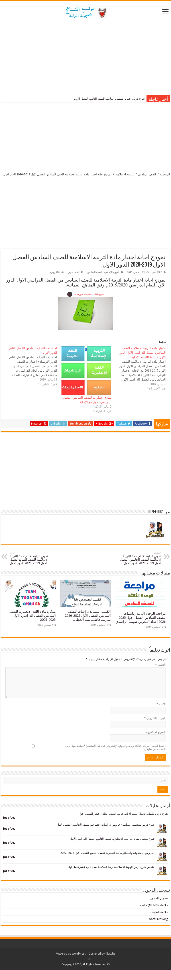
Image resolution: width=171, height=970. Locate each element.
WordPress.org (158, 919)
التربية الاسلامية (124, 174)
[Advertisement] (85, 55)
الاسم (161, 704)
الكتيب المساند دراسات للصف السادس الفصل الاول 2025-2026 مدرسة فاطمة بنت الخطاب (88, 616)
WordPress (79, 953)
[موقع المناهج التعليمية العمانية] (85, 11)
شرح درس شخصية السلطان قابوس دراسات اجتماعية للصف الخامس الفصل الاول (106, 824)
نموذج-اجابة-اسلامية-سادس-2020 (89, 294)
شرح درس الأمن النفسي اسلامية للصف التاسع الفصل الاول (109, 98)
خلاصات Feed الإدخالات (154, 905)
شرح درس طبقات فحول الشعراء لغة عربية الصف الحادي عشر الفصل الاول (123, 813)
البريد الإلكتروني (155, 718)
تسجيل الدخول (159, 898)
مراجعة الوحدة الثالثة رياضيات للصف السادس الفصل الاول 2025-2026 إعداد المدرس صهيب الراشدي (141, 618)
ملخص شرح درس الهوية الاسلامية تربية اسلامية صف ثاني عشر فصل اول (111, 867)
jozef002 (157, 272)
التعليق (160, 664)
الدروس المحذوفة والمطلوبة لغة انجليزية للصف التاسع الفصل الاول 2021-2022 (107, 852)
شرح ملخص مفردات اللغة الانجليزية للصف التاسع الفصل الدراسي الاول (112, 838)
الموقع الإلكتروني (155, 732)
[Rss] (89, 959)
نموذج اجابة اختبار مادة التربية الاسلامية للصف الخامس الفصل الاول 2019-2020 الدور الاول (140, 558)
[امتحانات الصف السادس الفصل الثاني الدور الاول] (29, 366)
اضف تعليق (73, 272)
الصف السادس (147, 174)
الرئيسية (165, 174)
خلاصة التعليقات (158, 912)
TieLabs (110, 953)
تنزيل (69, 294)
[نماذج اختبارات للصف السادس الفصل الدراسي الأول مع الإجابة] (86, 370)
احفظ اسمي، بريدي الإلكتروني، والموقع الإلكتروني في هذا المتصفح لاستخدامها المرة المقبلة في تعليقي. (115, 747)
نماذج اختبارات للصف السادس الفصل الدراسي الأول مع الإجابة (87, 399)
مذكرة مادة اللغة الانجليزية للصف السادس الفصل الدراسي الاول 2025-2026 (32, 616)
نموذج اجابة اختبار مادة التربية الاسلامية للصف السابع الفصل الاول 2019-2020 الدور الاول (29, 558)
